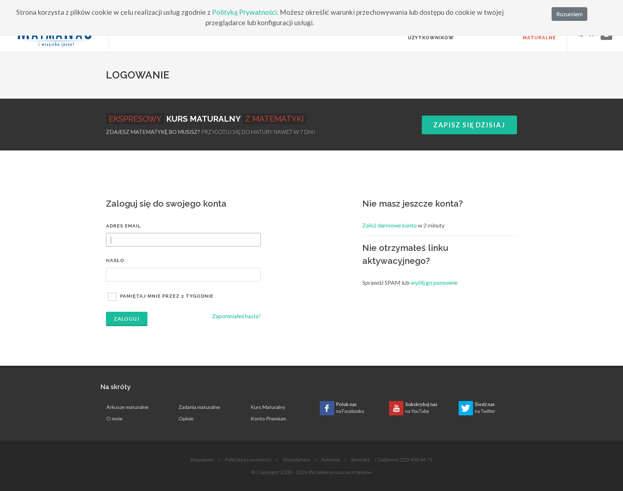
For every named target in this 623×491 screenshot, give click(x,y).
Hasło (115, 260)
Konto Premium (268, 418)
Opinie (186, 418)
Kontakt (360, 459)
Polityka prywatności (248, 459)
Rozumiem (569, 13)
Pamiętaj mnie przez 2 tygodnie (166, 296)
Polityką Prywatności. (245, 12)
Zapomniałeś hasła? (236, 315)
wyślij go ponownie (434, 282)
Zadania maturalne (199, 407)
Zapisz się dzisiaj (469, 125)
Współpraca (296, 459)
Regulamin (202, 459)
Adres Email (123, 226)
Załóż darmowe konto (389, 225)
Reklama (330, 459)
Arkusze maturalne (127, 407)
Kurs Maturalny (268, 407)
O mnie (114, 418)
